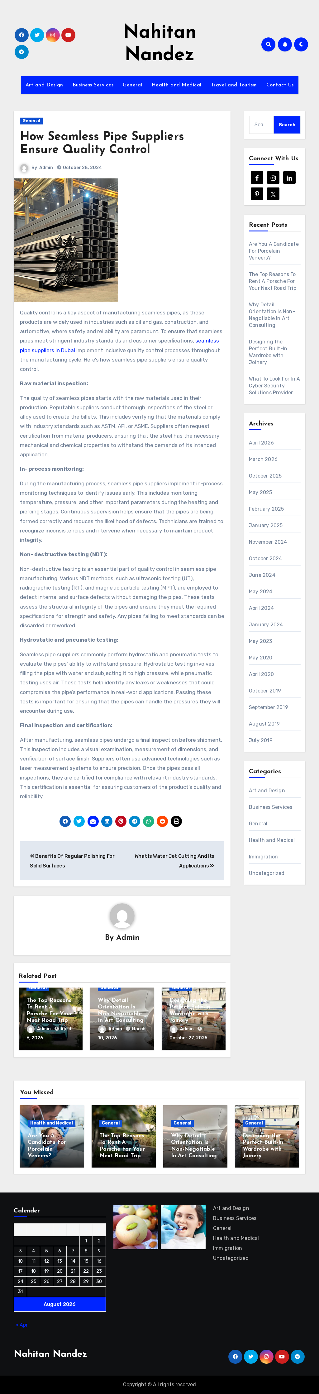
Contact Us (280, 85)
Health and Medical (177, 85)
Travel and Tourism (234, 85)
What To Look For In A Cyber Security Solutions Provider (274, 386)
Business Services (93, 85)
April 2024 (261, 608)
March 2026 (263, 459)
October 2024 (265, 558)
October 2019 (265, 691)
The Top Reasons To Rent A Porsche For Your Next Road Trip (272, 281)
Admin (46, 167)
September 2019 (268, 707)
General (132, 85)
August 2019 (264, 724)
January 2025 (266, 525)
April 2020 (261, 674)
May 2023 (260, 641)
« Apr (21, 1325)
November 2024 (268, 542)
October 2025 (265, 476)
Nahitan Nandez (50, 1354)
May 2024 (261, 592)
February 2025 (266, 509)
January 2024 (266, 625)
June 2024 (262, 575)
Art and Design (44, 85)
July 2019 (261, 740)
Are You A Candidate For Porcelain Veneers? (274, 251)
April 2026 (261, 443)
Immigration (263, 857)
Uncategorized (267, 873)
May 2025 (260, 492)
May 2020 (261, 658)
